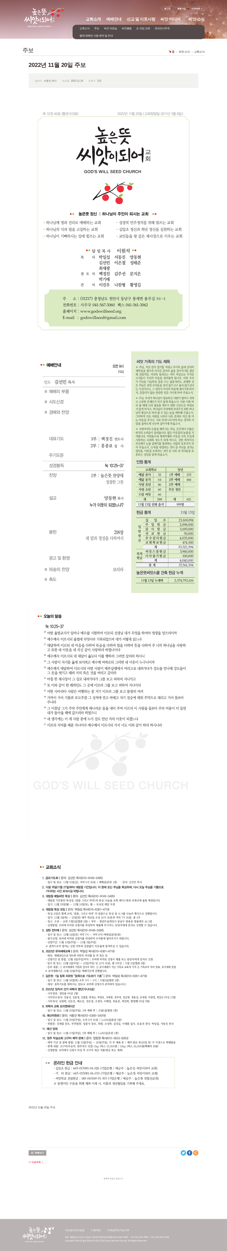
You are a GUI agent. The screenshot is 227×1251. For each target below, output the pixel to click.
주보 (96, 28)
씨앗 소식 (196, 19)
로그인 (167, 8)
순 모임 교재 (143, 28)
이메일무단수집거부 (118, 1230)
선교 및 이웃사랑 (141, 19)
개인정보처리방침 (74, 1230)
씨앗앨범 (127, 28)
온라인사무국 (162, 28)
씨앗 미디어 (170, 19)
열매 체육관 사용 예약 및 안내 (96, 35)
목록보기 (39, 1153)
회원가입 (181, 8)
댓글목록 (36, 1162)
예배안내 (114, 19)
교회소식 (85, 28)
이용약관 (96, 1230)
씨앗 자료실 (110, 28)
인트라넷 (195, 8)
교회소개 (93, 19)
